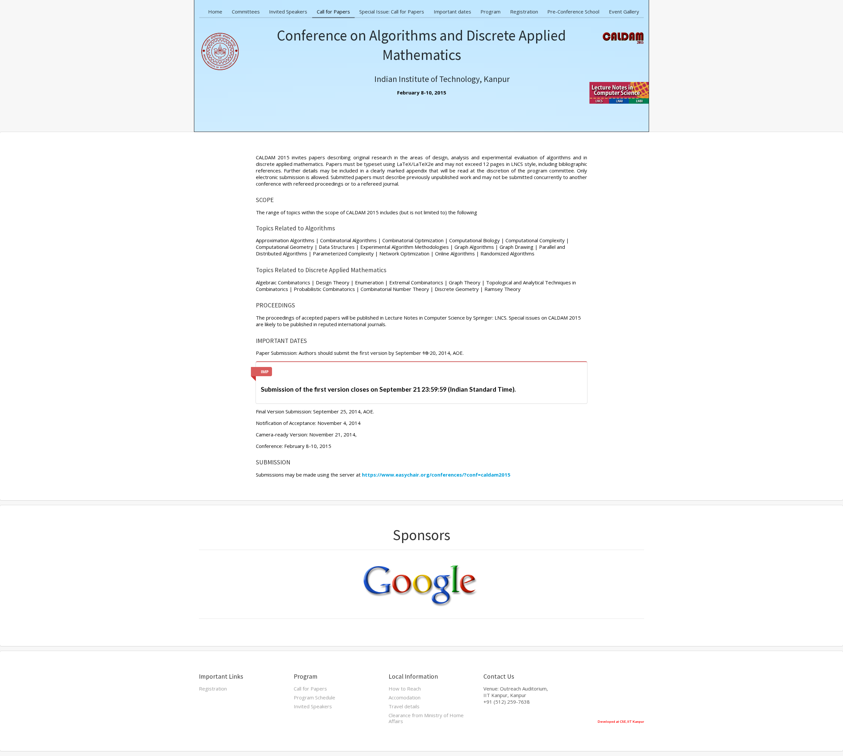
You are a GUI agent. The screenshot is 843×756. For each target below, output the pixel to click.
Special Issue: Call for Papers (391, 11)
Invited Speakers (288, 11)
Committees (246, 11)
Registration (524, 11)
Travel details (404, 706)
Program (490, 11)
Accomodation (405, 697)
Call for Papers (333, 11)
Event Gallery (624, 11)
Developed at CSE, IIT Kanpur (621, 721)
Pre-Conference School (573, 11)
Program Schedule (314, 697)
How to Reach (405, 689)
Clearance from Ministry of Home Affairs (426, 718)
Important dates (452, 11)
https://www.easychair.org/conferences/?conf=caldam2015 (436, 474)
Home (215, 11)
